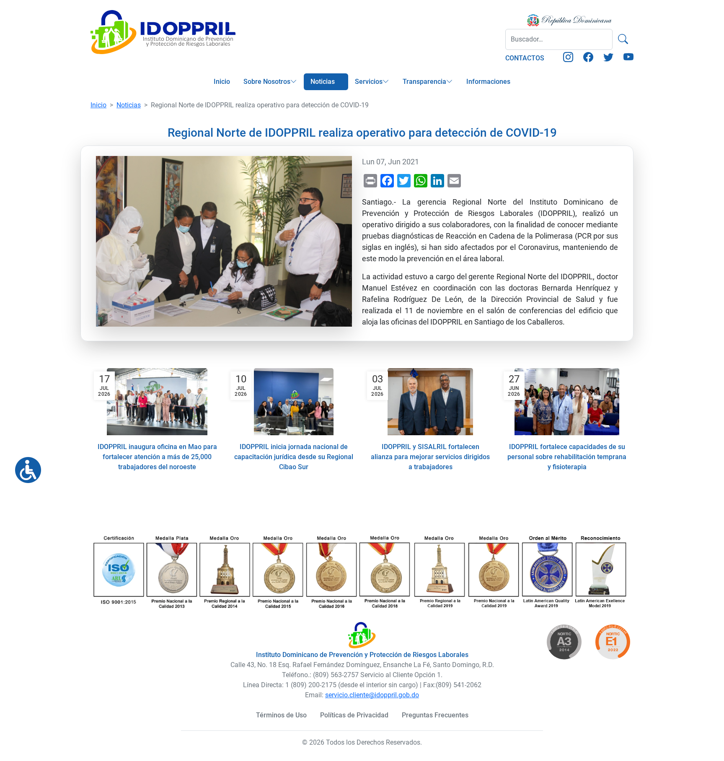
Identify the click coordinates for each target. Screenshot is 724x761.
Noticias (322, 82)
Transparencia (424, 82)
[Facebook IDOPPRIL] (588, 58)
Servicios (369, 82)
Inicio (222, 82)
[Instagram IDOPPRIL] (568, 58)
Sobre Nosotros (266, 82)
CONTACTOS (524, 58)
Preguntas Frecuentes (435, 715)
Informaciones (488, 82)
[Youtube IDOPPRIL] (628, 58)
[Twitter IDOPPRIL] (608, 58)
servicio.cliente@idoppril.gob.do (372, 695)
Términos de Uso (281, 715)
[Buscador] (623, 39)
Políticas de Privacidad (354, 715)
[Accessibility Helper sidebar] (25, 467)
